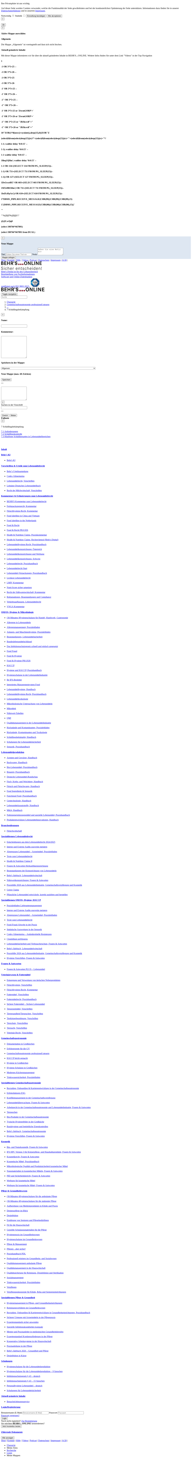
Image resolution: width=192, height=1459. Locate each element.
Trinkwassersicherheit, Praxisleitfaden (23, 1077)
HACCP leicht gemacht (17, 1058)
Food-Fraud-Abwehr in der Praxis (22, 924)
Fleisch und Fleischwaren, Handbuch (23, 786)
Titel (3, 254)
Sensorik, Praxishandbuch (18, 747)
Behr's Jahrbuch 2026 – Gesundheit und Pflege (27, 1351)
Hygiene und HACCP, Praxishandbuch (24, 670)
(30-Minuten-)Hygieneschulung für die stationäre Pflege (31, 1201)
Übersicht (11, 302)
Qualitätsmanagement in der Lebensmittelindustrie (29, 723)
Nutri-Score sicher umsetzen (19, 587)
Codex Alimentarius (15, 476)
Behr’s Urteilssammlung (17, 471)
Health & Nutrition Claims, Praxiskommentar (27, 535)
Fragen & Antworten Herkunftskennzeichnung (27, 866)
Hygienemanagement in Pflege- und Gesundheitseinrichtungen (34, 1303)
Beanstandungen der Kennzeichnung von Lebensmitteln (32, 870)
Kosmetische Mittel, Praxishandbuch (23, 1161)
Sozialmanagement (15, 1277)
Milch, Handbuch (14, 810)
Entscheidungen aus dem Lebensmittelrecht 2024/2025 (31, 842)
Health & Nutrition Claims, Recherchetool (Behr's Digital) (32, 539)
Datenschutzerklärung (11, 11)
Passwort (53, 1412)
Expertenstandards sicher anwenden (23, 1322)
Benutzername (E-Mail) (11, 1412)
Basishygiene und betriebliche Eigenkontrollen (27, 1126)
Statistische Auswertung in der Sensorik (24, 929)
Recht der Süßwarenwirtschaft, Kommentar (26, 592)
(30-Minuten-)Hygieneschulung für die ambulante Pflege (32, 1196)
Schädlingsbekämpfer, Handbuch (21, 737)
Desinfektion (12, 1215)
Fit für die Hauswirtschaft (18, 1225)
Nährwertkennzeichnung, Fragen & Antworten (27, 880)
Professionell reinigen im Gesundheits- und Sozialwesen (32, 1258)
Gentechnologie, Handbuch (19, 800)
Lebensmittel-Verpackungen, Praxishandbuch (27, 573)
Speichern (6, 380)
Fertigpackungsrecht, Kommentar (21, 506)
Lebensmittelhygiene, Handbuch (21, 689)
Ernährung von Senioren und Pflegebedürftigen (28, 1220)
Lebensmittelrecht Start (17, 568)
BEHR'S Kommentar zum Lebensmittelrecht (26, 501)
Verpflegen (11, 1287)
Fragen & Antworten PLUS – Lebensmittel (26, 969)
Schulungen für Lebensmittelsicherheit (24, 742)
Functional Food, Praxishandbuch (22, 796)
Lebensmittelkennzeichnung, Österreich (24, 549)
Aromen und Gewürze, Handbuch (22, 757)
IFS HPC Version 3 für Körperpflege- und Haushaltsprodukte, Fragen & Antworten (44, 1152)
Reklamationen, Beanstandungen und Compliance (29, 597)
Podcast (33, 260)
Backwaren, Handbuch (17, 762)
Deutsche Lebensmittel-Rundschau (22, 777)
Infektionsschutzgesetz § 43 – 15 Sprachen (26, 1381)
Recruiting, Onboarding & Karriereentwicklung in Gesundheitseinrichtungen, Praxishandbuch (48, 1312)
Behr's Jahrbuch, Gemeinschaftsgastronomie (26, 1131)
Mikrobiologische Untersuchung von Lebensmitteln (29, 704)
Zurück (5, 415)
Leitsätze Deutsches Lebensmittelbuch (24, 486)
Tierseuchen (12, 1112)
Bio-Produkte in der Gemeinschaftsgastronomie (28, 1117)
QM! (9, 718)
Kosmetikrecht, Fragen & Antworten (23, 1157)
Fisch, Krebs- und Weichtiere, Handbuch (25, 781)
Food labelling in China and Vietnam (23, 516)
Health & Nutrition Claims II (19, 861)
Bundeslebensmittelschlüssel (19, 641)
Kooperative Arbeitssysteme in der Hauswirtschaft (29, 1341)
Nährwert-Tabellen (15, 713)
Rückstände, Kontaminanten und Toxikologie (27, 732)
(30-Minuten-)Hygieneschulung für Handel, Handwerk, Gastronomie (37, 617)
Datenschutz (43, 260)
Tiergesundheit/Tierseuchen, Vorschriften (25, 1013)
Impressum (40, 11)
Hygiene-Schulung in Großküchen (22, 1068)
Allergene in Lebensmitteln (19, 622)
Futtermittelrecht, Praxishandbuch (22, 999)
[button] (96, 449)
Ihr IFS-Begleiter (14, 680)
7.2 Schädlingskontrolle (11, 434)
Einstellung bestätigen (36, 16)
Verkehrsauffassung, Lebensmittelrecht (24, 602)
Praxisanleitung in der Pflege (19, 1346)
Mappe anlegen (8, 257)
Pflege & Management (17, 1244)
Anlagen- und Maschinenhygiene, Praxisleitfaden (28, 632)
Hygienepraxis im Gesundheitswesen (23, 1234)
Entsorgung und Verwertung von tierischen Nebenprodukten (33, 980)
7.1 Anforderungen (9, 431)
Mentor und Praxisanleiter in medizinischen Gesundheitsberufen (35, 1332)
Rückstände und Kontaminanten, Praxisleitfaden (28, 727)
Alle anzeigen (7, 1438)
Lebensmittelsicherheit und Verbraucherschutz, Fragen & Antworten (37, 944)
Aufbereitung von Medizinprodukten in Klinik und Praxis (32, 1206)
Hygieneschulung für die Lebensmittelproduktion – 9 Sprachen (35, 1371)
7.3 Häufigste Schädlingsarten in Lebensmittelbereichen (25, 436)
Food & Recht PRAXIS (17, 530)
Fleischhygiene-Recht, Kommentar (22, 511)
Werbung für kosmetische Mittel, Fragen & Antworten (31, 1185)
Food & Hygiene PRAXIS (19, 661)
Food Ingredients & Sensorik (19, 791)
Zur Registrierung (29, 1421)
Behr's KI (11, 460)
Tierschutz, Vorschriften (17, 1023)
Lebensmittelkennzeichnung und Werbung (25, 554)
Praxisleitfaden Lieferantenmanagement (24, 905)
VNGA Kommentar (15, 606)
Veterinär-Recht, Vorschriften (20, 1033)
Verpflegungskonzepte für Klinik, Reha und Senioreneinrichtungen (36, 1292)
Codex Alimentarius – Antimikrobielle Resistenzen (29, 934)
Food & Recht (13, 525)
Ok (3, 25)
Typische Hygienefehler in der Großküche (25, 1122)
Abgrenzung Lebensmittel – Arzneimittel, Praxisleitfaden (32, 851)
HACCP (10, 665)
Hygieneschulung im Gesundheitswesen (24, 1239)
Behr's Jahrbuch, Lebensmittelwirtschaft (24, 875)
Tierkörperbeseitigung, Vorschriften (22, 1018)
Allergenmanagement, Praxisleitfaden (23, 627)
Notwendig (6, 16)
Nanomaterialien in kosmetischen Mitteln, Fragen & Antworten (35, 1171)
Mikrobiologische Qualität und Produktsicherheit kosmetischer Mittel (37, 1166)
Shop (3, 260)
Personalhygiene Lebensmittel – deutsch (24, 1386)
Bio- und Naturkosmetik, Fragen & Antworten (27, 1147)
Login (4, 1418)
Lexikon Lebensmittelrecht (19, 578)
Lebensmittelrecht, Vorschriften (20, 481)
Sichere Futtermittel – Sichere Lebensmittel (26, 1004)
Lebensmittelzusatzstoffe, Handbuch (23, 805)
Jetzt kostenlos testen (11, 1426)
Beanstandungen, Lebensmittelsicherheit (24, 637)
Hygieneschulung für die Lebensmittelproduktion (28, 1366)
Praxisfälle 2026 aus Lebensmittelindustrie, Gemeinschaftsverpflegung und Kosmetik (44, 885)
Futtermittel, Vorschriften (18, 994)
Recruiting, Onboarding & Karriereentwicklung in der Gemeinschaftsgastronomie (43, 1088)
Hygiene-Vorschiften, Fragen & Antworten (26, 958)
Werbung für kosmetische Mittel (21, 1180)
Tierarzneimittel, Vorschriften (19, 1009)
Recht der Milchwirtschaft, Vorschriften (24, 490)
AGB (64, 260)
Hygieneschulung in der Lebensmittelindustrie (27, 675)
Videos (25, 260)
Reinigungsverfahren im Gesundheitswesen (26, 1308)
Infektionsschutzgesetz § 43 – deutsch (23, 1376)
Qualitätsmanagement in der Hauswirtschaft (26, 1268)
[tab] (96, 449)
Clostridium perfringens (17, 939)
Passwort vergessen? (10, 1415)
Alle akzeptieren (54, 16)
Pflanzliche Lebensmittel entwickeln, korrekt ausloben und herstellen (37, 894)
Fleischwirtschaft (14, 831)
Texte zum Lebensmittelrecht (19, 856)
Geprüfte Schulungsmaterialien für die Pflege (27, 1230)
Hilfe (18, 260)
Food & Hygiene (14, 656)
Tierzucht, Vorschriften (17, 1028)
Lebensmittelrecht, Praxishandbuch (22, 563)
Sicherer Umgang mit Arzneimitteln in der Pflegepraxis (31, 1317)
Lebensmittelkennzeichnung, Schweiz (23, 559)
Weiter (13, 415)
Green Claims (13, 890)
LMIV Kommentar (15, 582)
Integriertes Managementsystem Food (23, 684)
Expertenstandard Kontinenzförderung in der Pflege (30, 1336)
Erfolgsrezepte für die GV (18, 1048)
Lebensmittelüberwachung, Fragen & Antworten (28, 1102)
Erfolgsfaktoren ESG (16, 1093)
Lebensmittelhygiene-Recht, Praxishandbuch (26, 544)
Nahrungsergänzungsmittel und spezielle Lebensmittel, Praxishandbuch (38, 815)
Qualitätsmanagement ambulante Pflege (24, 1263)
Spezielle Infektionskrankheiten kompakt (25, 1327)
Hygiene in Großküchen (17, 1063)
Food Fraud (12, 651)
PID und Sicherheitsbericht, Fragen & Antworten (28, 1176)
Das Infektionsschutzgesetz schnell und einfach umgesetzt (32, 646)
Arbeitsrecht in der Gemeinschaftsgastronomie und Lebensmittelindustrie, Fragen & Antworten (49, 1107)
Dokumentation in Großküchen (20, 1044)
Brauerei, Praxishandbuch (18, 772)
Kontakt (10, 260)
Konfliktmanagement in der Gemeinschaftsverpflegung (31, 1098)
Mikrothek (11, 708)
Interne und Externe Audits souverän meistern (27, 847)
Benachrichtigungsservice (18, 1401)
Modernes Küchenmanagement (20, 1072)
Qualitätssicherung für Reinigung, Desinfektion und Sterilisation (35, 1273)
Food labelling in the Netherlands (21, 520)
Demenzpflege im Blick (17, 1211)
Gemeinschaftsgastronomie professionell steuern (28, 304)
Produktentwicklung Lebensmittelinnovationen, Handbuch (33, 820)
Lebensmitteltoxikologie (17, 699)
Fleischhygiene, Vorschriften (19, 985)
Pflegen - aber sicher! (16, 1249)
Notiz (34, 254)
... (7, 307)
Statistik (19, 16)
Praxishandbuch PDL (16, 1254)
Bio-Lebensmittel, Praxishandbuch (22, 767)
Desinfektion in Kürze (16, 1355)
